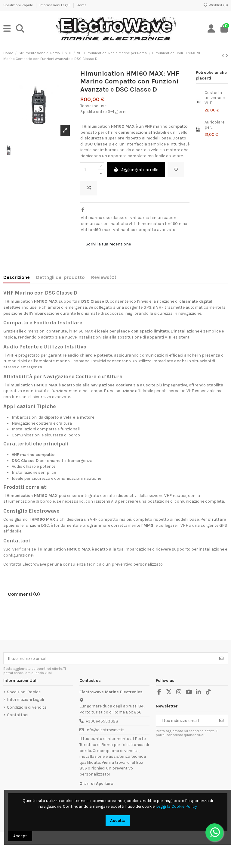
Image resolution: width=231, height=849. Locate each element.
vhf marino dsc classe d (104, 217)
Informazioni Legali (55, 5)
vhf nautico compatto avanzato (144, 229)
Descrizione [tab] (16, 277)
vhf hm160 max (95, 229)
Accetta (117, 820)
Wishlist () (218, 5)
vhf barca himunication (153, 217)
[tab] (103, 278)
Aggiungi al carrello (140, 169)
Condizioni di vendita (27, 707)
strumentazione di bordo (27, 501)
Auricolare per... (214, 125)
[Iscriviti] (221, 658)
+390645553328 (102, 721)
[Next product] (226, 55)
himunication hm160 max (162, 223)
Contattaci (17, 714)
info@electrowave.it (105, 729)
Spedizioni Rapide (18, 5)
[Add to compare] (88, 188)
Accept (20, 835)
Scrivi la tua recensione (108, 244)
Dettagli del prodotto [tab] (60, 277)
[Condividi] (83, 209)
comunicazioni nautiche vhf (108, 223)
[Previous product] (223, 55)
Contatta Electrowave (24, 564)
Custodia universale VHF (215, 97)
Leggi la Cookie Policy (176, 806)
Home (82, 5)
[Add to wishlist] (176, 169)
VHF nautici (175, 495)
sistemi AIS (106, 501)
